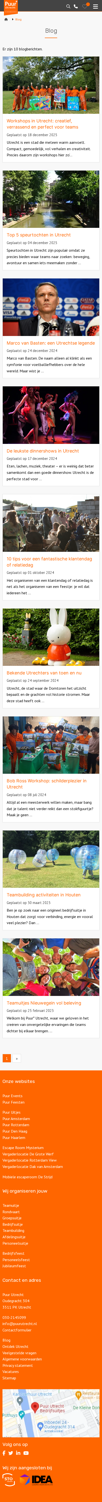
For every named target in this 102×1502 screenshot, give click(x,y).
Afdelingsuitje (14, 1236)
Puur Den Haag (14, 1131)
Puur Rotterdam (15, 1124)
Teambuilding (13, 1230)
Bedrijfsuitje (12, 1224)
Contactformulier (16, 1329)
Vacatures (10, 1371)
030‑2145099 (14, 1317)
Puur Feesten (13, 1102)
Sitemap (9, 1377)
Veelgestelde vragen (19, 1352)
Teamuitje (10, 1205)
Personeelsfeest (16, 1259)
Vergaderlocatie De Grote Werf (28, 1154)
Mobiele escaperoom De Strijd (27, 1176)
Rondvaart (11, 1211)
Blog (6, 1340)
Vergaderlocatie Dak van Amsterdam (32, 1166)
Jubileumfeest (14, 1265)
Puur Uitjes (11, 1112)
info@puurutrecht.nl (19, 1323)
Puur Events (12, 1095)
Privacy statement (17, 1365)
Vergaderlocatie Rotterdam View (29, 1160)
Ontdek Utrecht (15, 1346)
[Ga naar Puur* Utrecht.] (6, 19)
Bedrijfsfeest (13, 1253)
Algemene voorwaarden (22, 1358)
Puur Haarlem (13, 1137)
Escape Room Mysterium (23, 1147)
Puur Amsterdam (16, 1118)
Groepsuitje (12, 1217)
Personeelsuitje (15, 1243)
